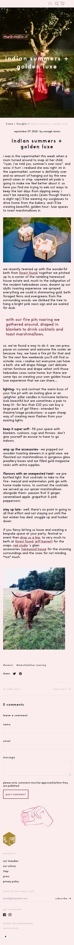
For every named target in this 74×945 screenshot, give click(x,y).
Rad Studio (20, 545)
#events (8, 665)
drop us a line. (30, 537)
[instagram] (10, 914)
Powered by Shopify (11, 928)
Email (7, 741)
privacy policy (11, 881)
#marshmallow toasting (31, 665)
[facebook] (4, 914)
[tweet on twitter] (14, 673)
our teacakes (10, 861)
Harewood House (34, 549)
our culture (9, 866)
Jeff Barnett (44, 541)
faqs (5, 871)
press (6, 876)
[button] (57, 3)
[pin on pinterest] (20, 673)
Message (9, 757)
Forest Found (24, 541)
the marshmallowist (22, 923)
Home (9, 124)
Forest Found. (28, 273)
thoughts (22, 124)
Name (7, 724)
